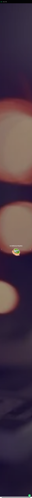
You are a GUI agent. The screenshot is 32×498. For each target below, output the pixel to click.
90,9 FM (5, 1)
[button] (1, 249)
